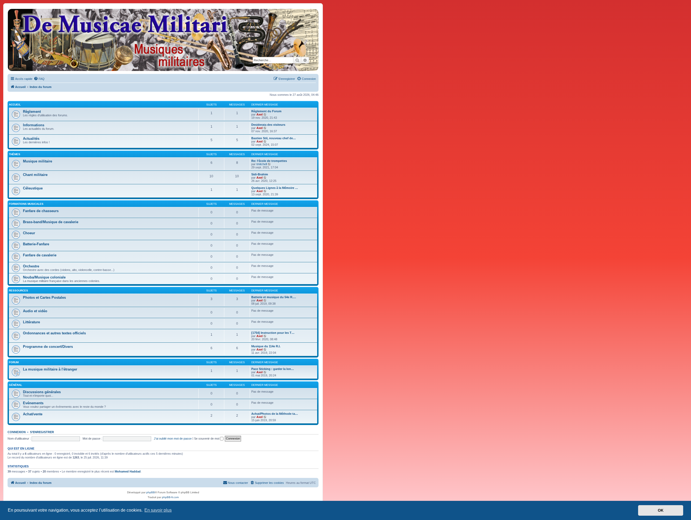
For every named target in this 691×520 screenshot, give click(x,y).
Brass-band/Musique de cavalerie (50, 222)
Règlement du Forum (266, 111)
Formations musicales (26, 203)
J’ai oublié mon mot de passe (173, 438)
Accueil (15, 104)
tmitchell (261, 164)
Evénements (33, 403)
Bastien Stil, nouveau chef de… (273, 138)
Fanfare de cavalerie (39, 255)
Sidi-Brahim (259, 174)
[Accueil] (162, 40)
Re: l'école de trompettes (269, 160)
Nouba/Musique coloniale (44, 277)
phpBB (150, 492)
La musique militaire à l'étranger (50, 369)
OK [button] (660, 510)
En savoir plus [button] (158, 510)
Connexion (17, 432)
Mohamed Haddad (128, 471)
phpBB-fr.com (170, 497)
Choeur (29, 233)
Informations (33, 125)
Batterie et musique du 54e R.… (273, 297)
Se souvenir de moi (207, 438)
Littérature (31, 322)
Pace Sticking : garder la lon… (272, 369)
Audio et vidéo (35, 311)
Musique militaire (37, 161)
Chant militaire (35, 175)
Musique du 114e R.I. (265, 346)
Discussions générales (42, 392)
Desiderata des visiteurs (268, 124)
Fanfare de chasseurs (41, 211)
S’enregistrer (42, 432)
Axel (259, 114)
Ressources (18, 290)
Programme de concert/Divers (48, 347)
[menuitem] (39, 79)
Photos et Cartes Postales (44, 297)
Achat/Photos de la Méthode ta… (274, 413)
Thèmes (14, 154)
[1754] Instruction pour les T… (272, 332)
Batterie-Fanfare (36, 244)
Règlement (32, 112)
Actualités (31, 139)
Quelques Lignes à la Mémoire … (274, 187)
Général (15, 384)
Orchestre (31, 266)
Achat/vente (32, 414)
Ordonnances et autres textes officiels (54, 333)
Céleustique (33, 188)
